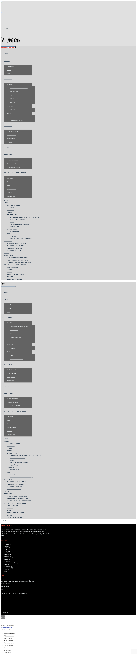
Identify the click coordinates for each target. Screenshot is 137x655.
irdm (6, 612)
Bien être (6, 547)
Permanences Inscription (10, 562)
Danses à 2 (6, 549)
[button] (7, 627)
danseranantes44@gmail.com (26, 581)
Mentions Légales (5, 586)
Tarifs (5, 571)
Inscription (6, 556)
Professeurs (7, 566)
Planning (6, 564)
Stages (5, 569)
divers (5, 552)
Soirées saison (7, 567)
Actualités (6, 544)
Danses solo (7, 551)
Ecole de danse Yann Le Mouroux (14, 593)
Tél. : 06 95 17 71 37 (5, 583)
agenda (6, 546)
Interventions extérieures (10, 557)
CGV (2, 589)
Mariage (6, 559)
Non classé (6, 561)
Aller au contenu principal (7, 625)
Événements (7, 554)
